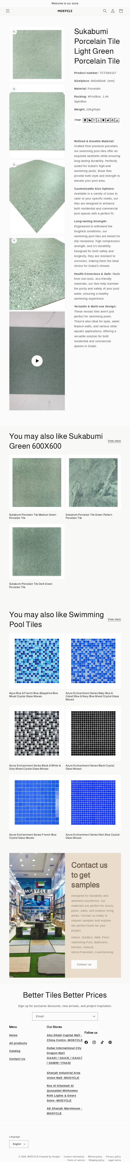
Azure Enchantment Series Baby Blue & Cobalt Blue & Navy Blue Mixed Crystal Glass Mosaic (92, 696)
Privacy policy (113, 1157)
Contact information (74, 1157)
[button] (8, 11)
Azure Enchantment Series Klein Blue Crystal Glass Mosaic (93, 836)
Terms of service (76, 1160)
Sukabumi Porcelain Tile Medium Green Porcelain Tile (32, 516)
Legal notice (114, 1160)
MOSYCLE (33, 1157)
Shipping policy (96, 1160)
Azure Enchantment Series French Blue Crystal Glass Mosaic (33, 836)
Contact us (84, 964)
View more (114, 441)
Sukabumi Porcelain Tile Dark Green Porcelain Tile (30, 585)
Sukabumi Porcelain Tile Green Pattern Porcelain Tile (89, 516)
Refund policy (95, 1157)
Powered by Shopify (49, 1157)
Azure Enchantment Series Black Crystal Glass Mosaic (90, 767)
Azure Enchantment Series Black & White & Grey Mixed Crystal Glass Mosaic (35, 767)
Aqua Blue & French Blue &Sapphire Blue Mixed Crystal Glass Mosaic (33, 695)
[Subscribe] (94, 1016)
